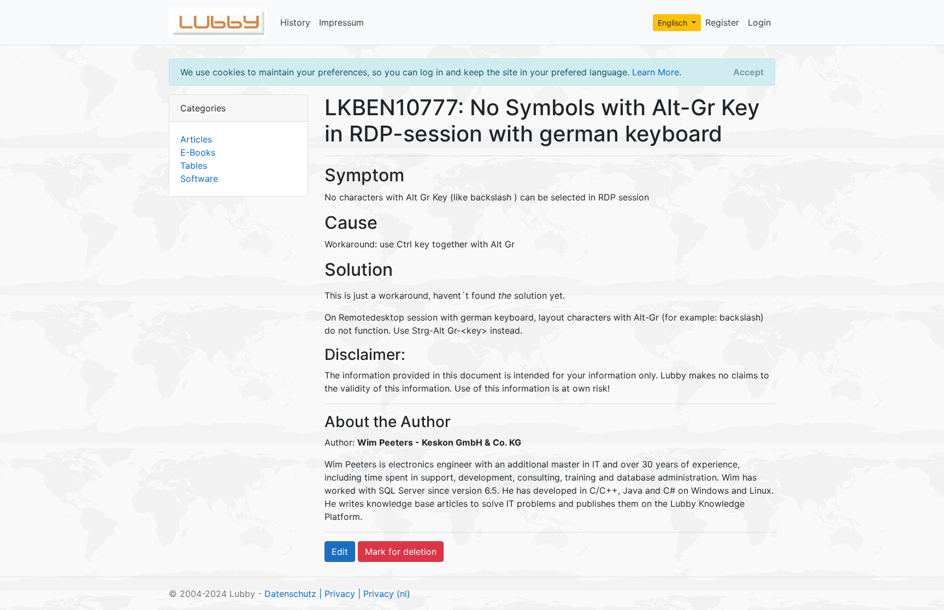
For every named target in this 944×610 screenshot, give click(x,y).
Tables (193, 165)
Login (759, 22)
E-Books (197, 152)
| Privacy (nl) (384, 593)
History (295, 22)
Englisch (673, 22)
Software (199, 178)
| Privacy (337, 593)
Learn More (655, 72)
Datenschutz (290, 593)
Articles (196, 139)
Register (722, 22)
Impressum (341, 22)
